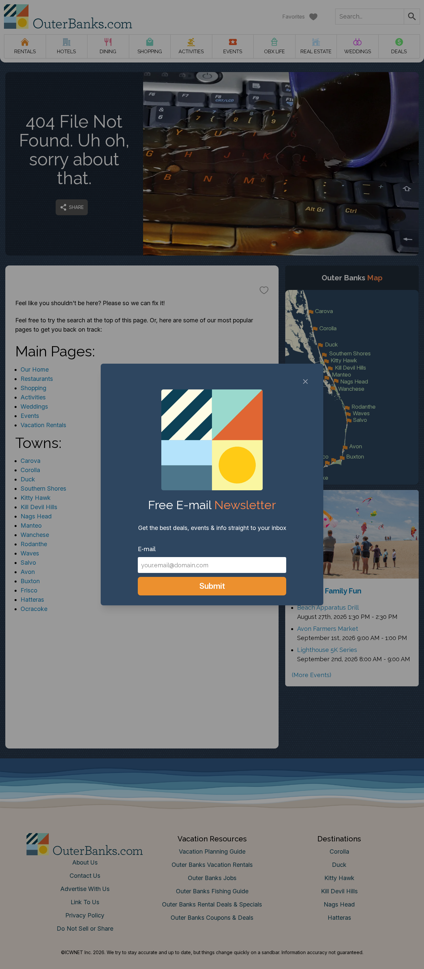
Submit (212, 586)
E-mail (147, 548)
